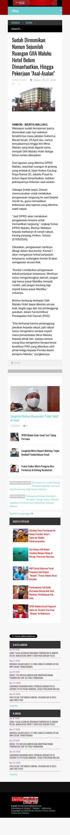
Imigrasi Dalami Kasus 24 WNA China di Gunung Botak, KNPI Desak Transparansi (34, 665)
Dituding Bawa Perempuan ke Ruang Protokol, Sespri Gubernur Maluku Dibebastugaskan (42, 536)
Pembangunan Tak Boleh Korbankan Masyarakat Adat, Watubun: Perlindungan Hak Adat (42, 592)
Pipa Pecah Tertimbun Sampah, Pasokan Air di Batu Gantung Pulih (33, 699)
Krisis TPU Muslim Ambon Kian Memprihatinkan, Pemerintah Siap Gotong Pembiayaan (31, 676)
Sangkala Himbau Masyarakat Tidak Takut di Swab (34, 418)
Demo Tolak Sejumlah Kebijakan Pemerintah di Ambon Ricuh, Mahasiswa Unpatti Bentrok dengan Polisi (34, 654)
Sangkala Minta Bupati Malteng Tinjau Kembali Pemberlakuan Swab (40, 452)
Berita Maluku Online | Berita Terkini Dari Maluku (33, 812)
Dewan (29, 22)
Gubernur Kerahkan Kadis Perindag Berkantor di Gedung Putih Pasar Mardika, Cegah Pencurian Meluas (35, 688)
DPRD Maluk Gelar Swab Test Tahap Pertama (38, 437)
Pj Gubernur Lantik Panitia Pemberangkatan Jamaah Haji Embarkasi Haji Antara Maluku (35, 486)
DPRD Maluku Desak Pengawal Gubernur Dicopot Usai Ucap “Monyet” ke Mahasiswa (42, 609)
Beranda (15, 22)
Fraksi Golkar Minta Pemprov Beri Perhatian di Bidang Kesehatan (37, 468)
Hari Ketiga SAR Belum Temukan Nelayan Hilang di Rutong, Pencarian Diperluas (41, 552)
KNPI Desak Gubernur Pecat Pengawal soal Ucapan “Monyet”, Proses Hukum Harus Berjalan (43, 573)
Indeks (14, 705)
